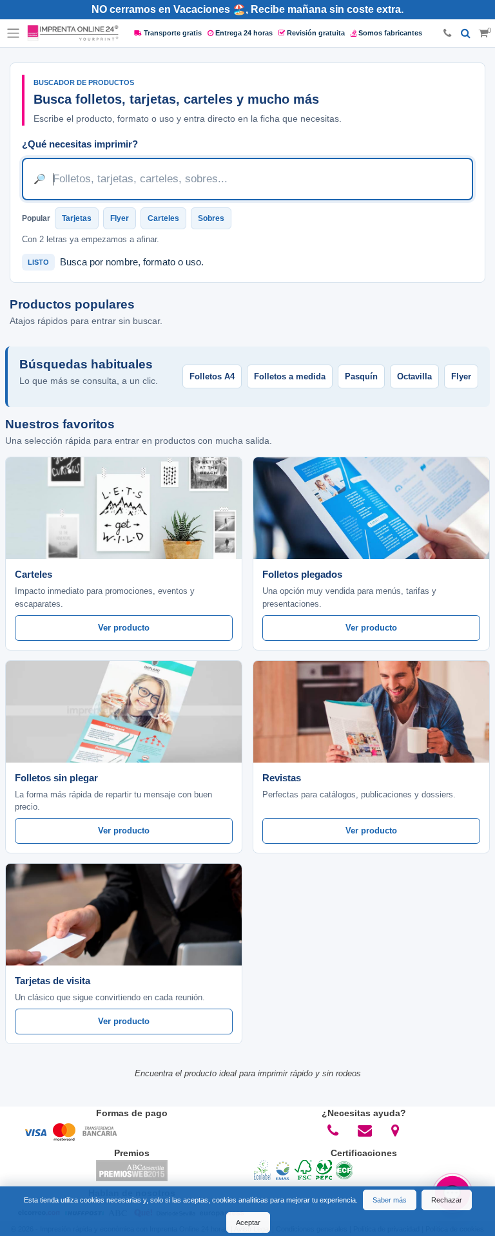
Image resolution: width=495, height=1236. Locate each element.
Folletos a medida (289, 376)
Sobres (211, 218)
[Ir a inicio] (73, 33)
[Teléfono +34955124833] (447, 33)
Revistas (281, 777)
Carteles (163, 218)
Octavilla (414, 376)
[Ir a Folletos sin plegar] (124, 712)
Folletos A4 (212, 376)
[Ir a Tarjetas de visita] (124, 914)
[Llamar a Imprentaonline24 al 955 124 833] (333, 1130)
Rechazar (446, 1200)
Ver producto (124, 627)
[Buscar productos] (466, 33)
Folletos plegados (302, 574)
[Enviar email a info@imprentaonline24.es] (365, 1130)
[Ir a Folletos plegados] (371, 508)
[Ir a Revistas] (371, 712)
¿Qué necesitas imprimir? (80, 143)
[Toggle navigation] (13, 33)
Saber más (390, 1200)
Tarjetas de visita (52, 980)
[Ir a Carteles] (124, 508)
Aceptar (248, 1222)
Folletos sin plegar (56, 777)
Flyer (119, 218)
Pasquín (361, 376)
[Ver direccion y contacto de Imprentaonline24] (396, 1130)
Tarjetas (77, 218)
